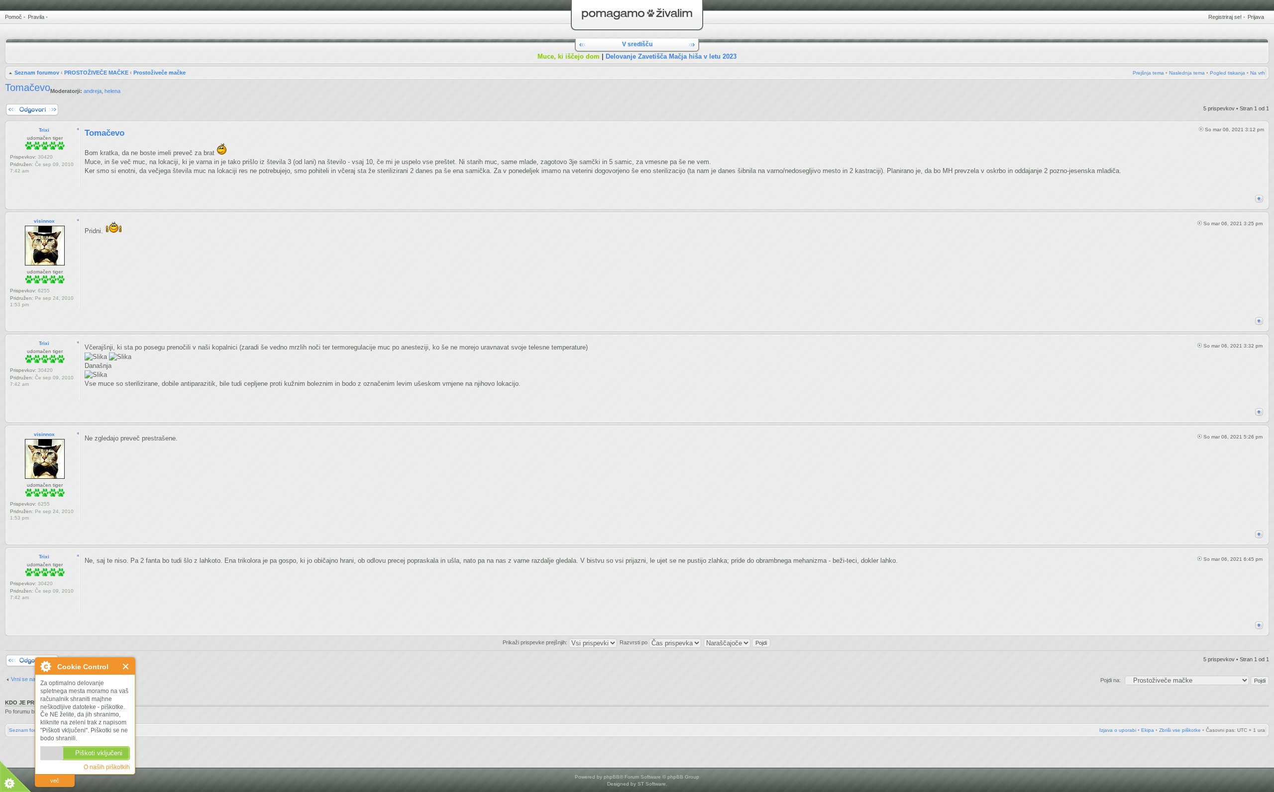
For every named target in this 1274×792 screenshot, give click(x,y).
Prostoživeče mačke (159, 73)
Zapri (126, 666)
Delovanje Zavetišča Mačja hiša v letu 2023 (671, 56)
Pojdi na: (1110, 680)
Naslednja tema (1187, 73)
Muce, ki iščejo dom (568, 56)
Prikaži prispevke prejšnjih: (536, 642)
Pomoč (13, 17)
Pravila (36, 17)
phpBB (612, 777)
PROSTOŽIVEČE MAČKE (96, 73)
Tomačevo (27, 87)
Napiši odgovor (23, 106)
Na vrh (1257, 73)
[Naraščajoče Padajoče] (737, 642)
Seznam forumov (36, 73)
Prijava (1256, 17)
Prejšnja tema (1148, 73)
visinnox (44, 221)
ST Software (651, 784)
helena (112, 91)
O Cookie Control (45, 666)
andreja (93, 91)
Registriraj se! (1225, 17)
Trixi (44, 130)
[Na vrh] (1259, 198)
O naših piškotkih (107, 767)
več (54, 781)
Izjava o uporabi (1117, 730)
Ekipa (1147, 730)
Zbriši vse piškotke (1180, 730)
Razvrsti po (634, 642)
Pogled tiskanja (1227, 73)
